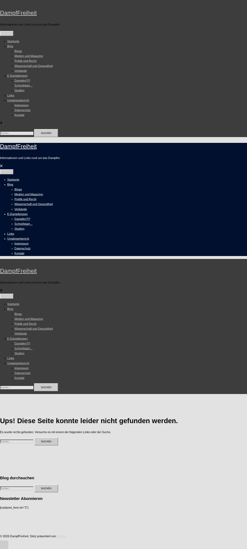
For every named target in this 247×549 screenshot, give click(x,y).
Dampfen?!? (22, 80)
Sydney (62, 536)
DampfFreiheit (18, 13)
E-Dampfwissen (17, 75)
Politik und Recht (25, 60)
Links (10, 95)
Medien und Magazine (28, 56)
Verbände (20, 70)
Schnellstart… (23, 85)
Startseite (13, 41)
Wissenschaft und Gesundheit (33, 66)
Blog (10, 46)
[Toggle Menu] (6, 33)
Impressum (21, 105)
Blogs (18, 51)
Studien (19, 90)
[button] (3, 123)
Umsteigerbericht (18, 100)
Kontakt (19, 115)
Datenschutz (22, 110)
